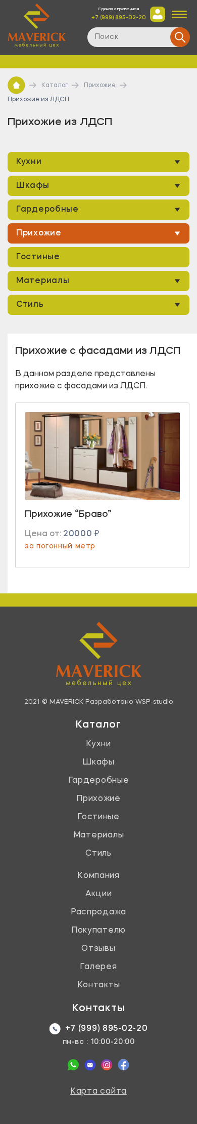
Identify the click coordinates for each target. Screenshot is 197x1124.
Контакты (98, 985)
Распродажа (98, 912)
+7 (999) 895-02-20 (118, 18)
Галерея (98, 967)
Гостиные (38, 257)
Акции (98, 894)
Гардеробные (47, 210)
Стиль (30, 305)
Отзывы (98, 949)
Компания (98, 876)
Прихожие (100, 86)
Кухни (29, 162)
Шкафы (33, 186)
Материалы (42, 281)
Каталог (54, 86)
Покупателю (98, 931)
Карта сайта (98, 1092)
